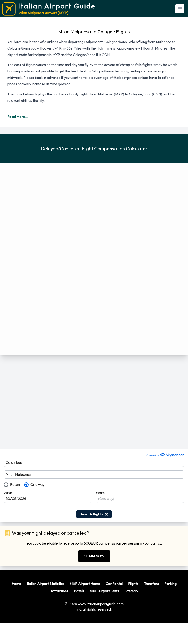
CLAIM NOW (94, 556)
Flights (133, 583)
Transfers (151, 583)
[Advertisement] (94, 402)
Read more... (17, 116)
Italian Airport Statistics (45, 583)
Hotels (79, 591)
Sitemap (131, 591)
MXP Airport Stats (104, 591)
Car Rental (114, 583)
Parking (170, 583)
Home (16, 583)
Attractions (59, 591)
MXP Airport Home (85, 583)
